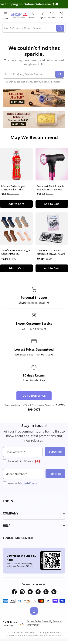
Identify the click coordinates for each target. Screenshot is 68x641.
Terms (23, 483)
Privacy (33, 483)
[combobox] (30, 28)
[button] (34, 501)
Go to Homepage (34, 395)
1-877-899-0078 (36, 328)
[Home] (19, 15)
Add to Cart (16, 204)
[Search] (60, 28)
